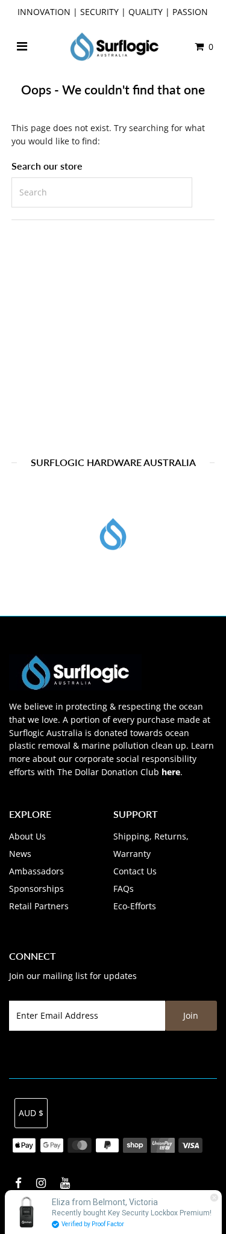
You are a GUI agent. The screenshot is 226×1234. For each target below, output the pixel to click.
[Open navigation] (22, 47)
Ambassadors (36, 871)
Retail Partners (39, 906)
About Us (27, 836)
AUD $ (31, 1113)
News (20, 853)
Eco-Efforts (134, 906)
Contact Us (135, 871)
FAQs (123, 888)
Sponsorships (36, 888)
